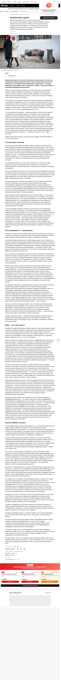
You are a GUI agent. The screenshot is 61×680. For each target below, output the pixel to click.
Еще (36, 1)
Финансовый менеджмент (47, 574)
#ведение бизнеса (19, 551)
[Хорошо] (17, 549)
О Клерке (23, 5)
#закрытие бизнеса (9, 551)
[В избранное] (15, 33)
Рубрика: (7, 555)
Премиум (12, 5)
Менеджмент (20, 14)
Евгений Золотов (12, 75)
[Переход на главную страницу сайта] (4, 6)
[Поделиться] (17, 33)
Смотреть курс (10, 581)
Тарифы (18, 5)
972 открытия (8, 557)
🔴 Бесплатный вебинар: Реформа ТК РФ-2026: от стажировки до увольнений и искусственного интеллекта (30, 8)
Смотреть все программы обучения (30, 585)
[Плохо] (24, 549)
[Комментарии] (10, 33)
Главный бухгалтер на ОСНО (27, 574)
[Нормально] (21, 549)
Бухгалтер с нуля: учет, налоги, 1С (9, 574)
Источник (7, 553)
